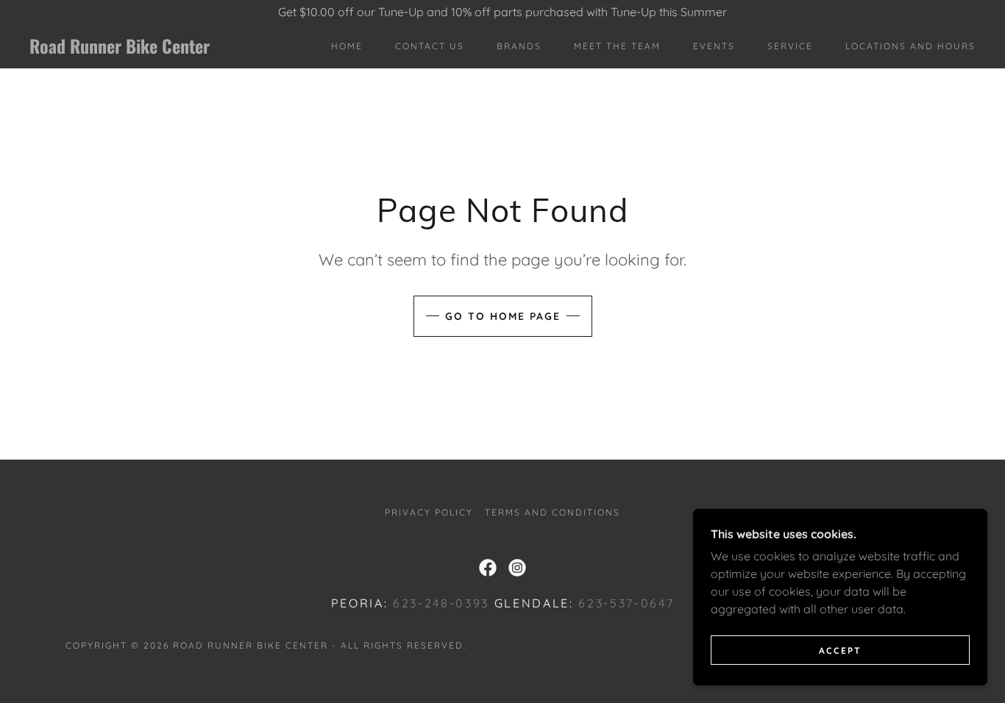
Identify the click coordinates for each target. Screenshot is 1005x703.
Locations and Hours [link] (910, 45)
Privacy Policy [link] (429, 512)
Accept (840, 650)
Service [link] (790, 45)
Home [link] (347, 45)
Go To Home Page (503, 316)
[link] (159, 49)
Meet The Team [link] (617, 45)
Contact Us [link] (429, 45)
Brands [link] (519, 45)
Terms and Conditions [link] (552, 512)
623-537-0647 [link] (626, 603)
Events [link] (714, 45)
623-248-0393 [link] (441, 603)
